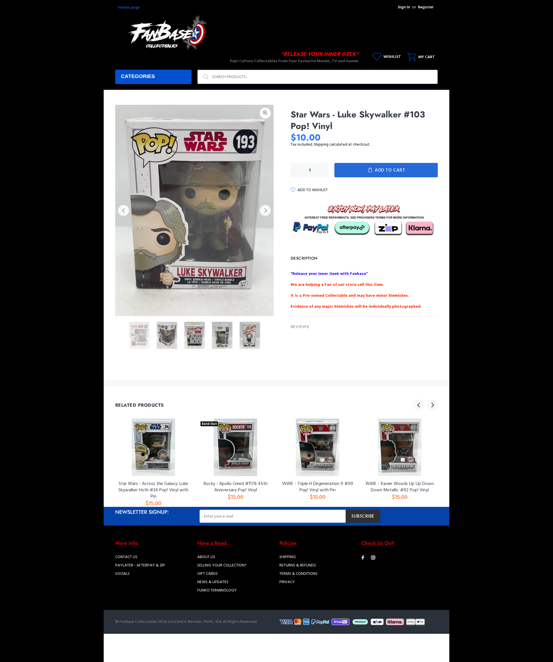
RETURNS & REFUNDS (297, 565)
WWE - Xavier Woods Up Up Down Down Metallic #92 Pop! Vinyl (399, 487)
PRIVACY (287, 582)
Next (265, 210)
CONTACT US (126, 557)
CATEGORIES (138, 76)
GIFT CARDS (207, 573)
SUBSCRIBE (362, 516)
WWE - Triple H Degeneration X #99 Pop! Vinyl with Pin (317, 487)
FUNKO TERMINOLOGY (217, 590)
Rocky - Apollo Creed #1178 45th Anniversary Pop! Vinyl (236, 487)
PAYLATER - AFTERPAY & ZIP (140, 565)
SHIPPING (287, 557)
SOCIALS (122, 573)
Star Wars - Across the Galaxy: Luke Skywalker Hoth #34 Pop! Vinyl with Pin (153, 490)
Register (426, 7)
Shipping (321, 144)
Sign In (404, 7)
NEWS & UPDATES (212, 582)
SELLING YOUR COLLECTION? (222, 565)
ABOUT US (206, 557)
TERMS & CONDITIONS (298, 573)
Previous (123, 210)
